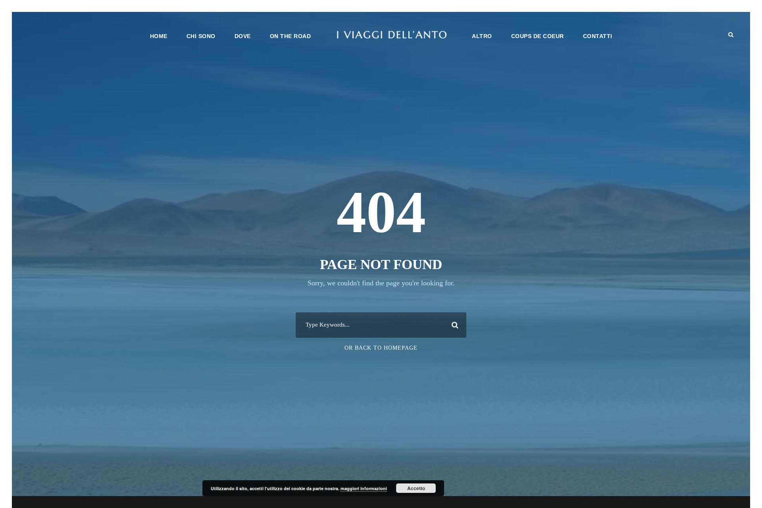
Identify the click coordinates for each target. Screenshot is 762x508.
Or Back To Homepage (381, 348)
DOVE (243, 36)
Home (158, 36)
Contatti (597, 36)
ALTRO (482, 36)
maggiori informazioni (364, 488)
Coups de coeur (537, 36)
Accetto (416, 488)
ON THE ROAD (290, 36)
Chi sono (201, 36)
